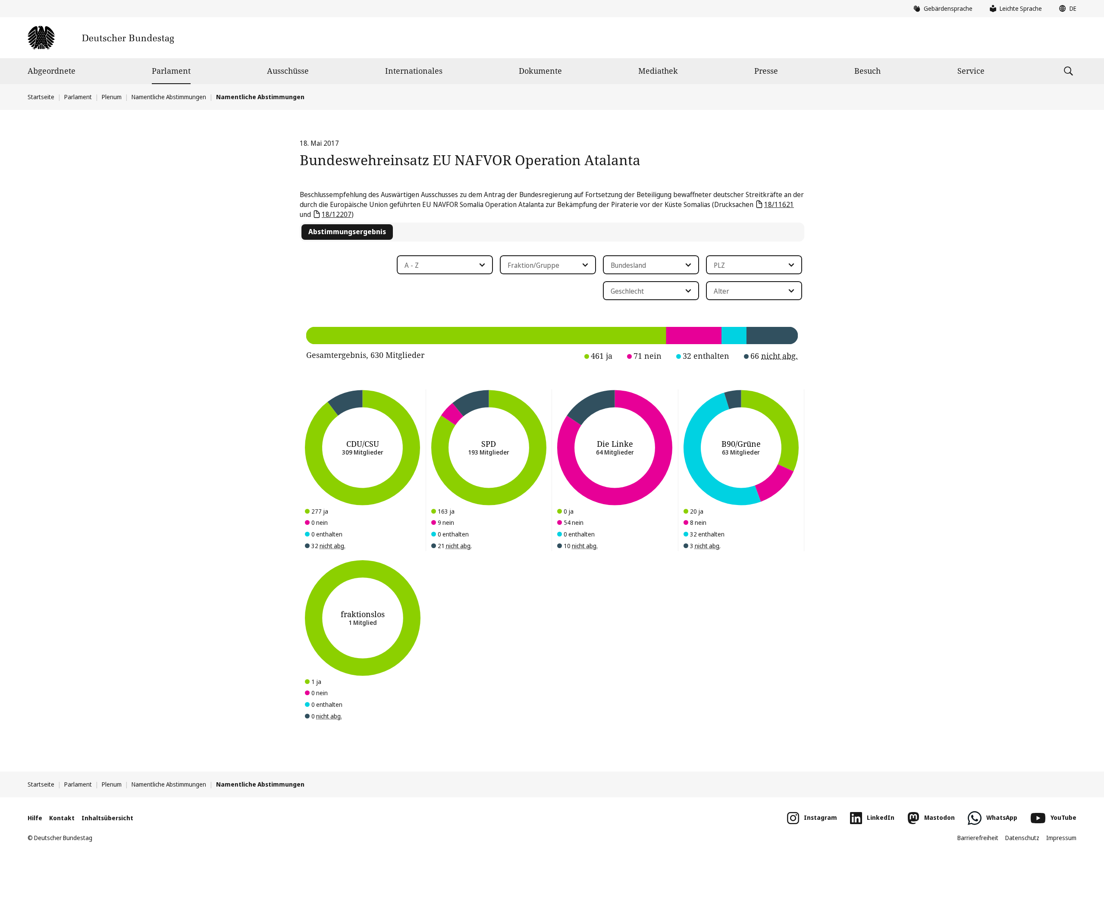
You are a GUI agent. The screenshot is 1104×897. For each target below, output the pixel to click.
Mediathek (658, 71)
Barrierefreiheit (977, 838)
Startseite (41, 97)
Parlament (171, 71)
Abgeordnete (51, 71)
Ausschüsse (288, 71)
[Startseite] (101, 38)
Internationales (413, 71)
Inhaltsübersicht (107, 818)
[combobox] (445, 264)
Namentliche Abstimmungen (169, 97)
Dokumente (540, 71)
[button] (1065, 8)
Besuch (867, 71)
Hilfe (35, 818)
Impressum (1061, 838)
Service (971, 71)
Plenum (112, 97)
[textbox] (440, 265)
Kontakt (62, 818)
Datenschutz (1022, 838)
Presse (766, 71)
